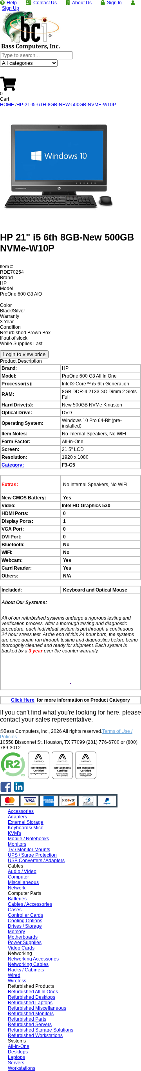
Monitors (17, 844)
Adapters (17, 817)
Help (12, 2)
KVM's (14, 833)
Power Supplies (25, 942)
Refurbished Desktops (31, 997)
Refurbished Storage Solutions (40, 1030)
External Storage (25, 822)
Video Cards (21, 948)
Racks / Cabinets (26, 970)
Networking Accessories (33, 959)
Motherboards (23, 937)
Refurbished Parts (27, 1019)
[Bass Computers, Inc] (30, 48)
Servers (16, 1063)
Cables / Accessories (30, 904)
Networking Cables (28, 964)
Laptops (16, 1057)
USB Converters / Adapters (36, 860)
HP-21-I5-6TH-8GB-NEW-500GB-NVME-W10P (66, 104)
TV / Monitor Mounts (29, 849)
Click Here (22, 700)
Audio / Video (22, 871)
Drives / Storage (25, 926)
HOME (7, 104)
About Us (82, 2)
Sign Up (10, 8)
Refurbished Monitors (31, 1013)
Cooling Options (25, 920)
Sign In (114, 2)
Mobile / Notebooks (28, 838)
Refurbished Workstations (35, 1035)
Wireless (17, 981)
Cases (15, 909)
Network (16, 888)
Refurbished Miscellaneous (37, 1008)
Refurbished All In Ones (33, 991)
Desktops (18, 1052)
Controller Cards (25, 915)
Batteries (17, 899)
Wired (14, 975)
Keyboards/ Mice (25, 827)
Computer (18, 877)
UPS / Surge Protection (32, 855)
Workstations (21, 1068)
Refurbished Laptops (30, 1002)
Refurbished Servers (30, 1024)
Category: (13, 465)
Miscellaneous (23, 882)
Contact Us (45, 2)
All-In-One (18, 1046)
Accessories (21, 811)
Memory (16, 931)
